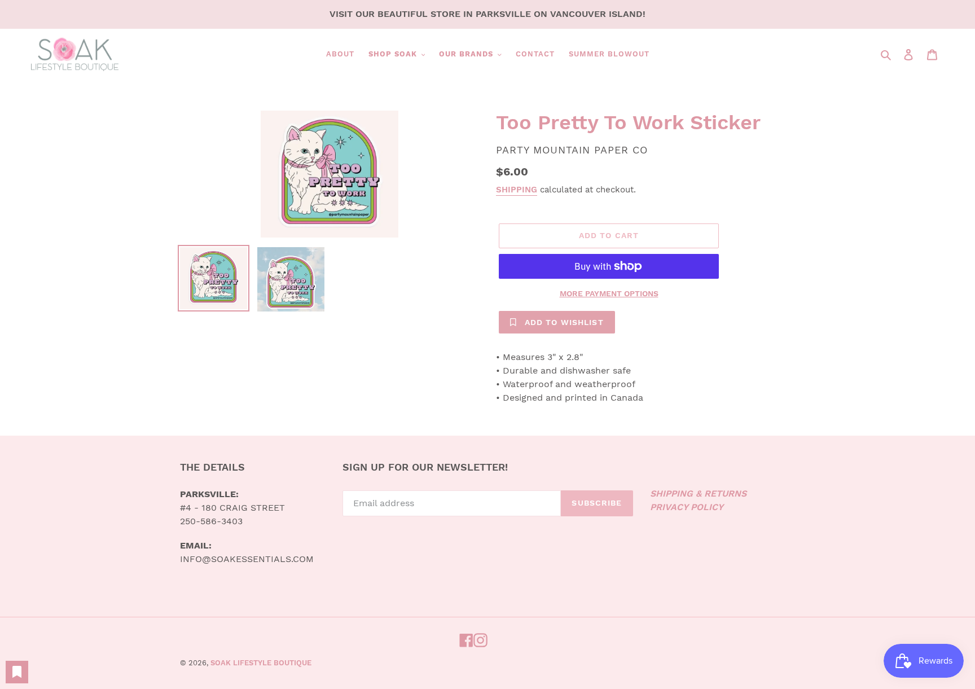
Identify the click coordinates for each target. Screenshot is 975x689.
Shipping (516, 190)
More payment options (609, 293)
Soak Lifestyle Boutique (260, 663)
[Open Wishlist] (17, 672)
